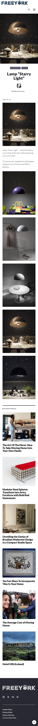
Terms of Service (8, 715)
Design (24, 68)
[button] (29, 10)
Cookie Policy (7, 709)
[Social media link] (4, 697)
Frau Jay (21, 91)
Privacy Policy (7, 712)
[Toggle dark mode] (34, 722)
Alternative (15, 68)
